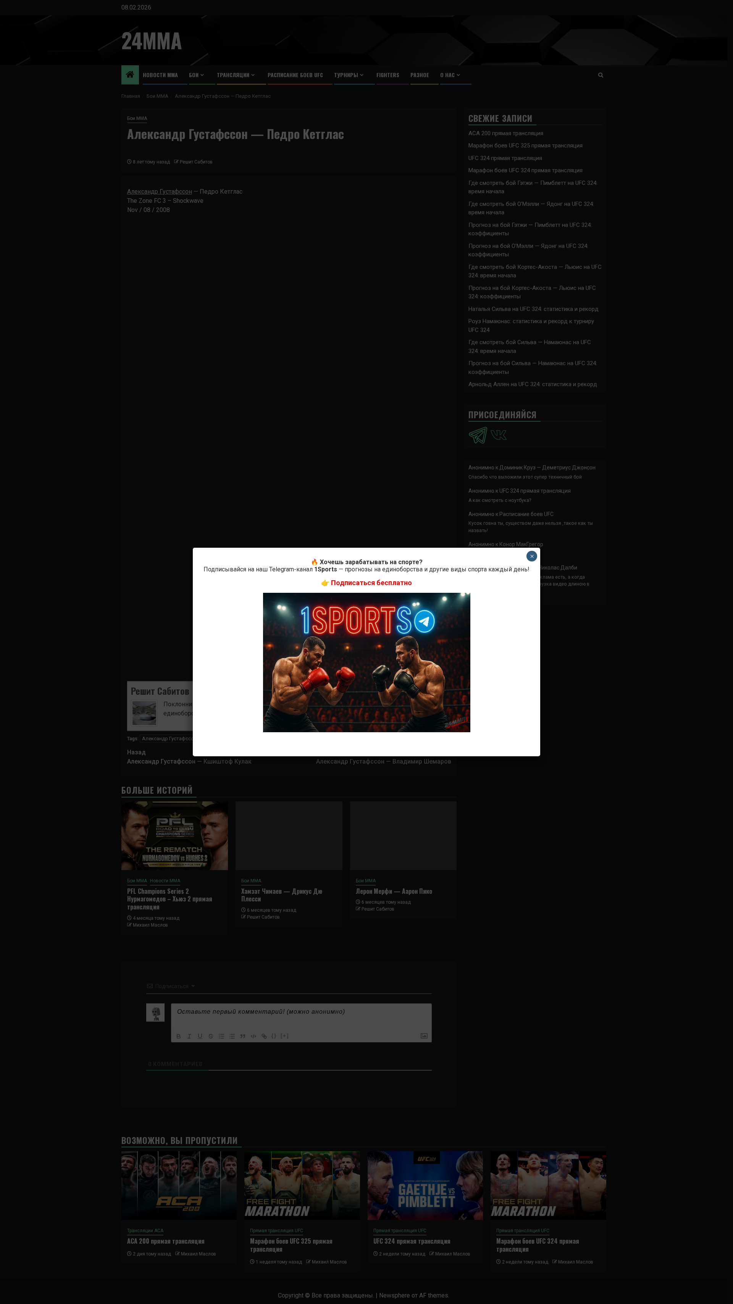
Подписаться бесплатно (371, 583)
